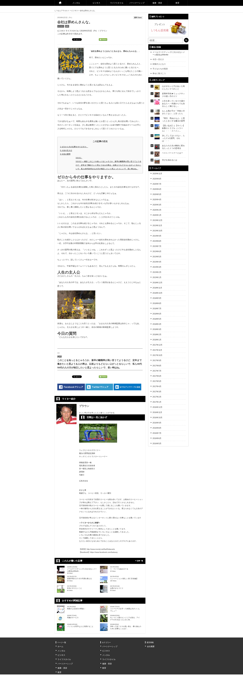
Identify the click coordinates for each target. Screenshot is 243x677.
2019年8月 (157, 241)
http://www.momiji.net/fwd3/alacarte (101, 549)
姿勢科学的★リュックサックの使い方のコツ (173, 94)
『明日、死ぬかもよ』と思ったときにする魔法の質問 (173, 119)
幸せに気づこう (159, 73)
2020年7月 (157, 184)
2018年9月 (157, 298)
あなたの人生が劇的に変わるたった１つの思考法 (173, 146)
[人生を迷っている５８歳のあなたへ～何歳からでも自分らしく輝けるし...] (157, 103)
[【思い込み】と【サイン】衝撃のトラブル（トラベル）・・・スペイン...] (157, 128)
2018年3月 (157, 329)
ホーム (60, 3)
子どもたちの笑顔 (160, 69)
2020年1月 (157, 215)
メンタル (76, 3)
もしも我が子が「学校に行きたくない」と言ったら (173, 112)
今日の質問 (65, 154)
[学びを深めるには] (157, 162)
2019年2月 (157, 272)
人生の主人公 (66, 150)
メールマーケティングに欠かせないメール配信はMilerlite (169, 53)
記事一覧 (140, 561)
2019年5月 (157, 257)
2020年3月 (157, 205)
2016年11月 (157, 412)
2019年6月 (157, 251)
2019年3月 (157, 267)
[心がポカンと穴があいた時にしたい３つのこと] (157, 88)
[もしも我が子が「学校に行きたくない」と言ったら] (157, 113)
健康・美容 (157, 3)
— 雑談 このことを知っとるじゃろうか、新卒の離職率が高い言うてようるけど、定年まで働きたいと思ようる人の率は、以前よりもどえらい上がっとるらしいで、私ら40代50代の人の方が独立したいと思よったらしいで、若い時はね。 (108, 165)
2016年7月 (157, 433)
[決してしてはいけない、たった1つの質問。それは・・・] (157, 138)
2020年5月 (157, 194)
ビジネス (96, 3)
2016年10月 (157, 417)
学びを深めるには (169, 160)
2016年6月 (157, 438)
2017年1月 (157, 402)
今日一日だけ (158, 59)
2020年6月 (157, 189)
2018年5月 (157, 319)
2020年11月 (157, 173)
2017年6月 (157, 376)
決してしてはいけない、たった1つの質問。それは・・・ (173, 138)
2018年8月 (157, 303)
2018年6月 (157, 314)
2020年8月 (157, 179)
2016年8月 (157, 428)
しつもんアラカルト (61, 11)
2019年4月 (157, 262)
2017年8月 (157, 366)
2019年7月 (157, 246)
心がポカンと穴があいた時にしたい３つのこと (173, 87)
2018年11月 (157, 288)
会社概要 (151, 646)
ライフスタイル (116, 3)
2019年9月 (157, 236)
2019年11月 (157, 225)
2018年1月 (157, 340)
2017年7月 (157, 371)
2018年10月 (157, 293)
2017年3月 (157, 391)
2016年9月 (157, 423)
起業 (67, 26)
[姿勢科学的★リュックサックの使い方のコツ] (157, 96)
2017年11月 (157, 350)
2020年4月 (157, 199)
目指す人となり (159, 64)
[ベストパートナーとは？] (157, 155)
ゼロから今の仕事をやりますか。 (74, 147)
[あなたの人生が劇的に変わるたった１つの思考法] (157, 148)
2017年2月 (157, 397)
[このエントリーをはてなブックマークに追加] (127, 387)
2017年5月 (157, 381)
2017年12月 (157, 345)
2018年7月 (157, 308)
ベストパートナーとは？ (172, 153)
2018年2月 (157, 334)
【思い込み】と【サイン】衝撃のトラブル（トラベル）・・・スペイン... (173, 128)
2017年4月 (157, 386)
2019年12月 (157, 220)
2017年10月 (157, 355)
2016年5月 (157, 443)
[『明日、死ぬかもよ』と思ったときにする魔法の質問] (157, 120)
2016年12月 (157, 407)
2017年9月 (157, 360)
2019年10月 (157, 231)
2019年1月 (157, 277)
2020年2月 (157, 210)
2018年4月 (157, 324)
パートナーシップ (137, 3)
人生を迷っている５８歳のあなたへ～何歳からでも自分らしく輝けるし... (173, 103)
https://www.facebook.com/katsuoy (104, 552)
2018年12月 (157, 282)
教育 (177, 3)
